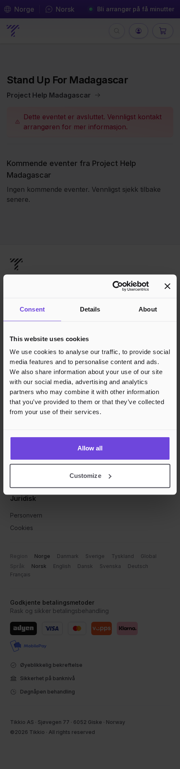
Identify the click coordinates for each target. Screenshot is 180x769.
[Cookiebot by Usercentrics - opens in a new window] (113, 286)
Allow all (90, 448)
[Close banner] (167, 286)
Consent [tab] (32, 309)
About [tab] (148, 309)
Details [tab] (90, 309)
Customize (85, 475)
